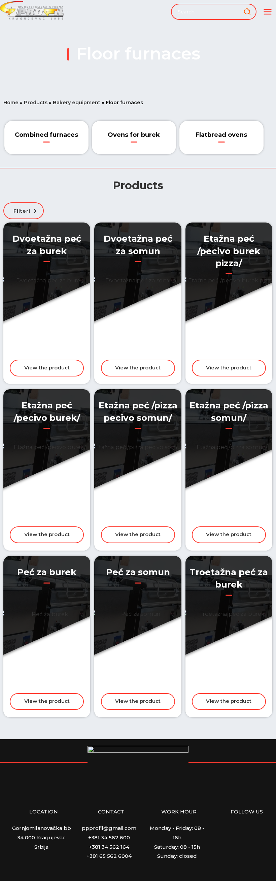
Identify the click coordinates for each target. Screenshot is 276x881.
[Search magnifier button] (248, 11)
